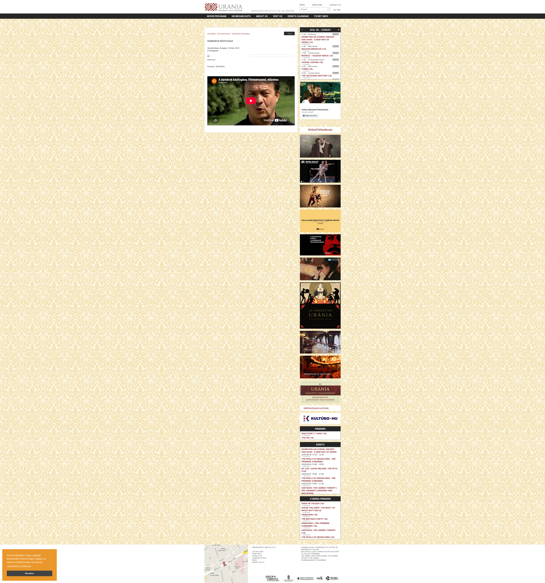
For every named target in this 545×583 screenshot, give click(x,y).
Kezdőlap (211, 33)
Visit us (277, 16)
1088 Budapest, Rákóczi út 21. (264, 11)
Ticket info (321, 16)
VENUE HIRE (317, 5)
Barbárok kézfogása (241, 33)
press (254, 560)
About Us (262, 16)
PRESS (302, 5)
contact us (257, 556)
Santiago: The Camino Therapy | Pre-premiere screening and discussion (319, 490)
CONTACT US (335, 5)
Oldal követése (311, 116)
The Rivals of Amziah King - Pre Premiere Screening (318, 460)
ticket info (256, 554)
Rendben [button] (29, 573)
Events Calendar (298, 16)
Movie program (216, 16)
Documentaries (223, 33)
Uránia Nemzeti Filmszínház (315, 109)
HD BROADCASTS (241, 16)
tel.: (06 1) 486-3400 (286, 11)
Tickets (335, 34)
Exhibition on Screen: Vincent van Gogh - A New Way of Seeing (319, 450)
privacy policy (258, 562)
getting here (257, 551)
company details (259, 558)
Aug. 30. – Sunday (320, 29)
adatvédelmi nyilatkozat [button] (19, 566)
